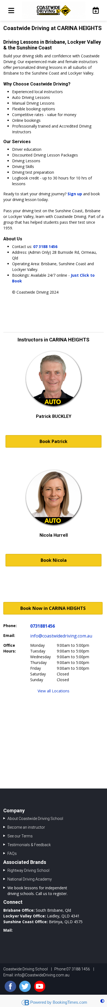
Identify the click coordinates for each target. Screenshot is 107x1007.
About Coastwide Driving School (35, 818)
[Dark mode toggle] (102, 1001)
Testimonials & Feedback (29, 845)
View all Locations (53, 690)
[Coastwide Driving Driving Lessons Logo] (53, 10)
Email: (9, 635)
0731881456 (42, 626)
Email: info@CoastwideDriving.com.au (36, 975)
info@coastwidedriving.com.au (61, 636)
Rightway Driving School (28, 870)
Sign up (74, 193)
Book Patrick (53, 441)
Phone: (10, 625)
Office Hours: (9, 648)
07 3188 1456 (45, 246)
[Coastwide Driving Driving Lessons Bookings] (94, 10)
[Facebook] (11, 986)
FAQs (12, 853)
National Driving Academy (29, 879)
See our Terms (20, 836)
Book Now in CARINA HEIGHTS (53, 608)
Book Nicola (54, 560)
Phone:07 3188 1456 (72, 969)
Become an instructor (26, 827)
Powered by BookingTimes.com (58, 1002)
